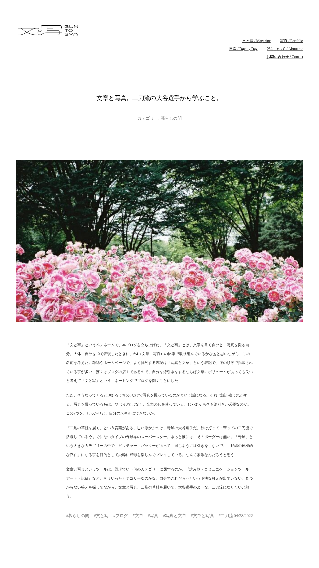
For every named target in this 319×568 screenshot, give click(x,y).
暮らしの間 (171, 118)
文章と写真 (203, 515)
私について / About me (285, 49)
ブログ (121, 515)
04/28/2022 (243, 515)
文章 (139, 515)
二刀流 (227, 515)
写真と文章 (175, 515)
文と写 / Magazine (256, 41)
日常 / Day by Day (243, 49)
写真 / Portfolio (291, 41)
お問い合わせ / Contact (284, 57)
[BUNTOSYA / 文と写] (92, 30)
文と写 (102, 515)
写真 (154, 515)
